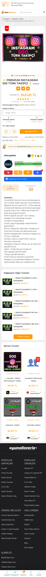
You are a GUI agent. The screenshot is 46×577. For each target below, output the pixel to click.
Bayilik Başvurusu (7, 558)
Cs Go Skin (5, 487)
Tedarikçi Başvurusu (8, 562)
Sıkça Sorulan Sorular (9, 538)
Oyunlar (4, 468)
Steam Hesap (29, 491)
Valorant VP (28, 468)
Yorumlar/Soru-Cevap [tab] (31, 188)
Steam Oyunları (7, 482)
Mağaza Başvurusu (8, 567)
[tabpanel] (23, 228)
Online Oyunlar (6, 473)
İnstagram (6, 19)
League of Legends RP (33, 473)
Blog (26, 543)
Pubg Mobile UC (30, 478)
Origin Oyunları (6, 491)
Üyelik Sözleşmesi (8, 520)
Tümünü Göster (23, 337)
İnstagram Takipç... (18, 19)
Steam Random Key (9, 496)
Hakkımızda (28, 520)
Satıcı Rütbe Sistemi (31, 529)
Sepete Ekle (32, 131)
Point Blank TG (29, 501)
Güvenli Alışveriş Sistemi (10, 515)
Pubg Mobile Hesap (31, 505)
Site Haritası (28, 548)
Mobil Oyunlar (6, 478)
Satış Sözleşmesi (7, 524)
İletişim (27, 524)
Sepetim (27, 538)
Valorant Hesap (30, 487)
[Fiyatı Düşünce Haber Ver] (28, 88)
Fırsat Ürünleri (29, 534)
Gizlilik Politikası (7, 534)
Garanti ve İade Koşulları (10, 529)
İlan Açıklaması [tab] (10, 188)
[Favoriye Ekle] (18, 88)
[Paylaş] (23, 88)
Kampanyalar (29, 515)
